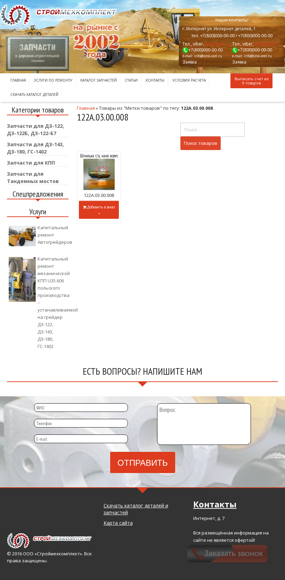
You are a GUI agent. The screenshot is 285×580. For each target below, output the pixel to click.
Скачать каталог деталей (34, 94)
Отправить (142, 462)
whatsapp (215, 44)
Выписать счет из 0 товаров (251, 80)
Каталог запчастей (98, 80)
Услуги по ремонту (53, 80)
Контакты (155, 80)
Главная (18, 80)
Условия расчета (189, 80)
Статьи (131, 80)
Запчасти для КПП (31, 162)
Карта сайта (118, 523)
